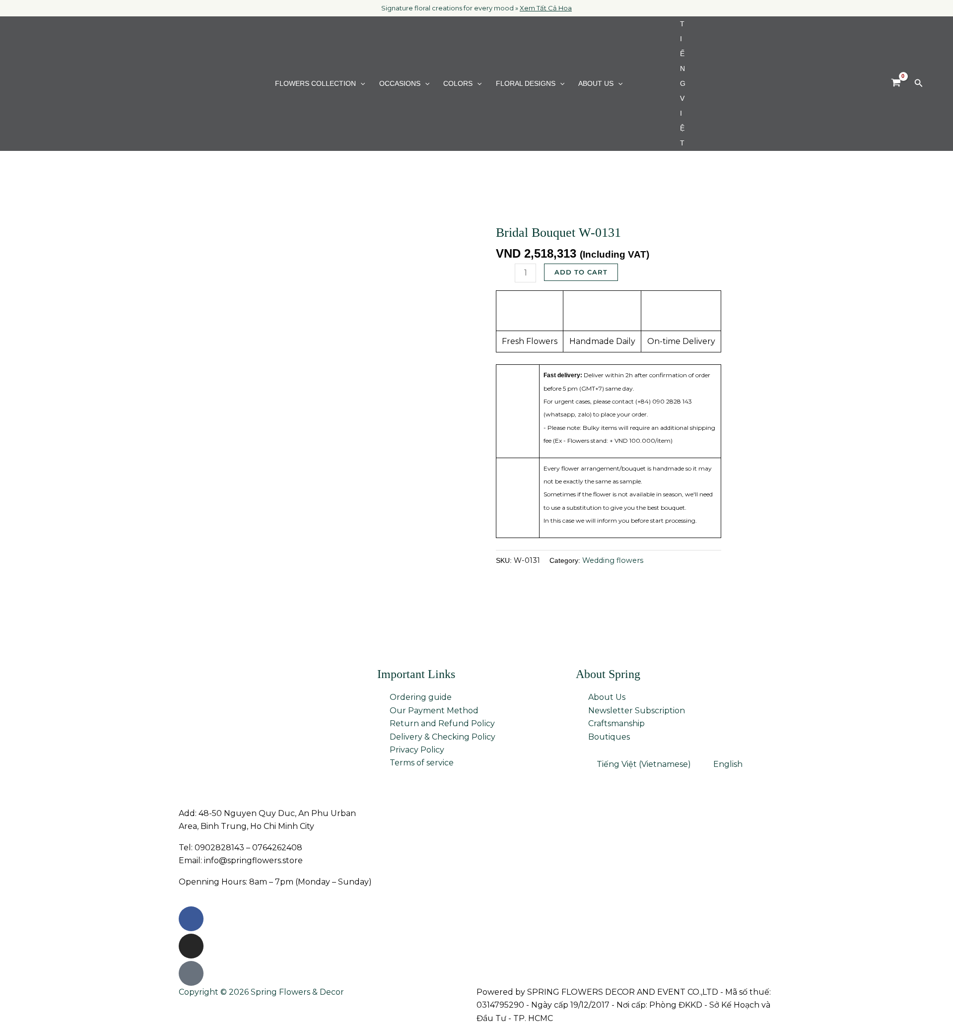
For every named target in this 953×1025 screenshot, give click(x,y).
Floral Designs (525, 83)
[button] (918, 83)
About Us (595, 83)
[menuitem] (656, 83)
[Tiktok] (191, 973)
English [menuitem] (728, 764)
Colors (458, 83)
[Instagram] (191, 946)
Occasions (399, 83)
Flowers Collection (315, 83)
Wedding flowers (612, 560)
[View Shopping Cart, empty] (895, 83)
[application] (360, 83)
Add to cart (581, 272)
